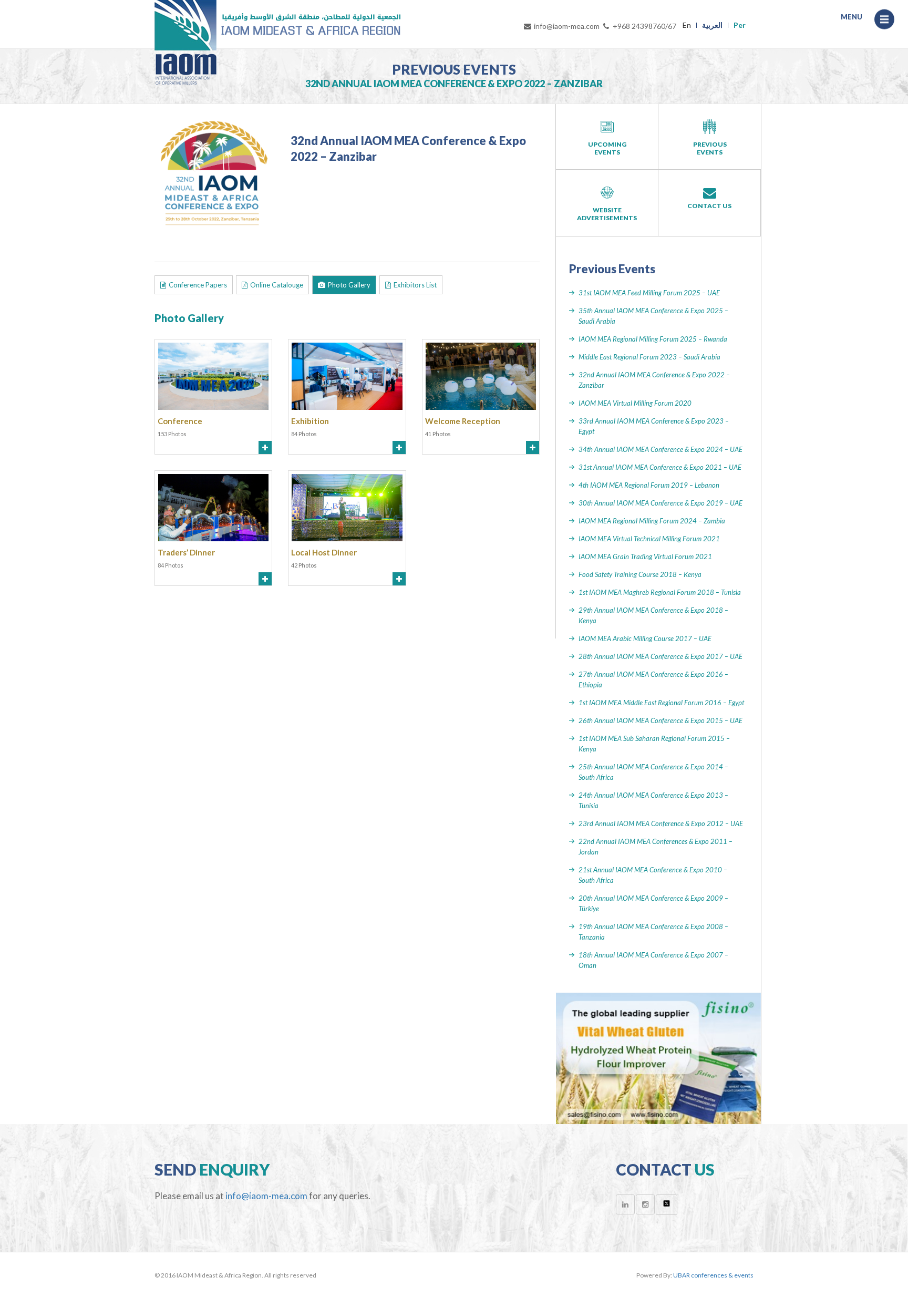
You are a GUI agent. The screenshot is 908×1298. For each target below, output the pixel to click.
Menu (884, 24)
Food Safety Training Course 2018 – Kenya (640, 574)
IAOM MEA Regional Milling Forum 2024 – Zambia (652, 521)
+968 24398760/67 (644, 26)
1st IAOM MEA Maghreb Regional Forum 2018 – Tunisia (660, 592)
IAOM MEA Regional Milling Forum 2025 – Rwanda (653, 339)
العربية (712, 24)
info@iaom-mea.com (567, 26)
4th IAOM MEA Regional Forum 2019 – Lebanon (649, 485)
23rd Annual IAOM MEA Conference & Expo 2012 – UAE (661, 823)
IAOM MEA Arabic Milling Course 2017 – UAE (645, 638)
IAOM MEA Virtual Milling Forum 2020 (635, 403)
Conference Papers (198, 285)
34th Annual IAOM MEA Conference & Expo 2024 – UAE (660, 449)
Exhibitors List (415, 285)
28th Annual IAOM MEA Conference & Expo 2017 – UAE (660, 656)
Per (740, 24)
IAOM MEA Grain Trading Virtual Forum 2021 (645, 556)
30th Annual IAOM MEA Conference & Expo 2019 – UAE (660, 503)
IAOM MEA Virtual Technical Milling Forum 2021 (649, 538)
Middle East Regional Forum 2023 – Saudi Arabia (649, 357)
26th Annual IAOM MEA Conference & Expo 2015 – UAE (660, 720)
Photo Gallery (349, 285)
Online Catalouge (276, 285)
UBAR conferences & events (713, 1275)
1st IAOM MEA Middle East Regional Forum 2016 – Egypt (661, 702)
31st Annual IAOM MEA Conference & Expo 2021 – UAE (660, 467)
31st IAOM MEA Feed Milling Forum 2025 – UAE (649, 293)
